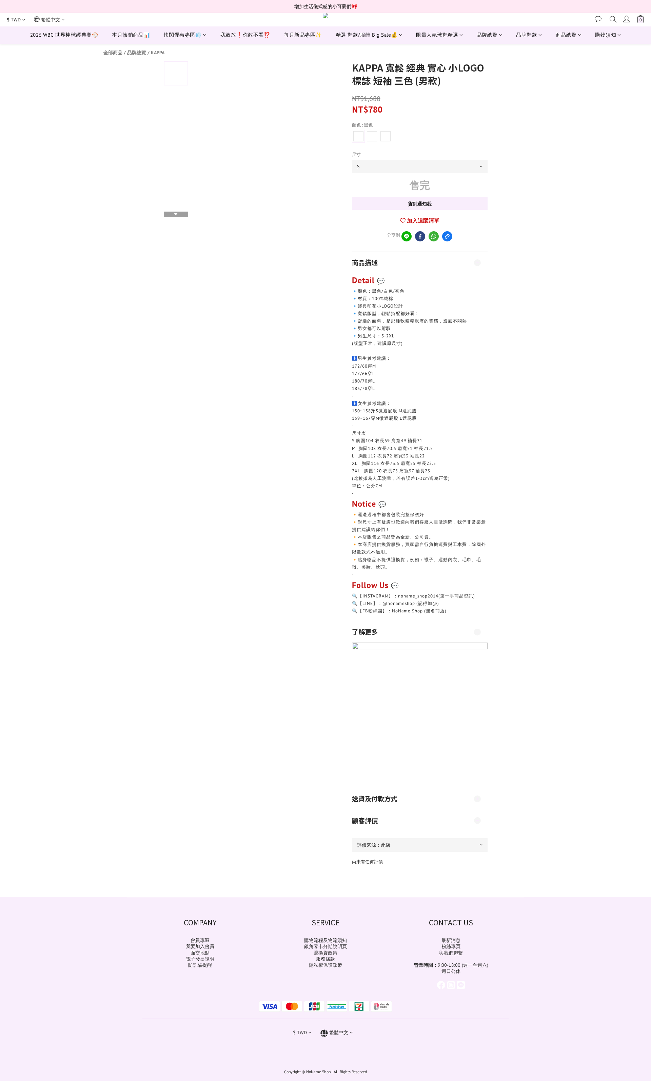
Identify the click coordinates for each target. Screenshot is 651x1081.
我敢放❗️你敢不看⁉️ (245, 35)
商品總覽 (566, 35)
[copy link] (447, 236)
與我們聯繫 (451, 953)
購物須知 (605, 35)
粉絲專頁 (450, 946)
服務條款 (325, 959)
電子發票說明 (200, 959)
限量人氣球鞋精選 (437, 35)
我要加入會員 (200, 946)
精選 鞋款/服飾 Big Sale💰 (367, 35)
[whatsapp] (434, 236)
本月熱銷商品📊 (131, 35)
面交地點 (200, 953)
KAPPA (157, 53)
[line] (406, 236)
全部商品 (112, 53)
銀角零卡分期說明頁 (325, 946)
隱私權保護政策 (325, 965)
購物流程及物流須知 (325, 940)
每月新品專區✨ (303, 35)
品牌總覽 (487, 35)
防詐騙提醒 (200, 965)
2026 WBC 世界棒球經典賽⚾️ (64, 35)
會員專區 (200, 940)
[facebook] (420, 236)
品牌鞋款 (526, 35)
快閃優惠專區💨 (183, 35)
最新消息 (450, 940)
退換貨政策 (325, 953)
